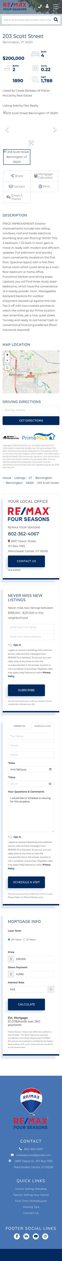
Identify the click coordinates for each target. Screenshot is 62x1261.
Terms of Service (31, 897)
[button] (56, 19)
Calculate (26, 1004)
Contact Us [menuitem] (30, 1213)
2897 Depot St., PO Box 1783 (33, 1164)
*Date (11, 763)
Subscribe (26, 690)
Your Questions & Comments (26, 791)
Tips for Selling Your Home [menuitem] (31, 1195)
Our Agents (14, 570)
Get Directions (31, 420)
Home (7, 478)
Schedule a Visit (42, 726)
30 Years (16, 939)
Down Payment (18, 967)
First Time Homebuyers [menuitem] (31, 1201)
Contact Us (26, 561)
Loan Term (14, 930)
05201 (30, 483)
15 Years (31, 939)
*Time (11, 777)
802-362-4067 (40, 6)
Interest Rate (16, 982)
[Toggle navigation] (56, 6)
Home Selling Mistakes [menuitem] (31, 1189)
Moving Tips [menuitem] (31, 1207)
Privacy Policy (14, 897)
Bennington (43, 478)
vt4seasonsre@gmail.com (33, 1155)
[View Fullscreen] (7, 367)
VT (30, 478)
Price (11, 952)
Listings (19, 478)
